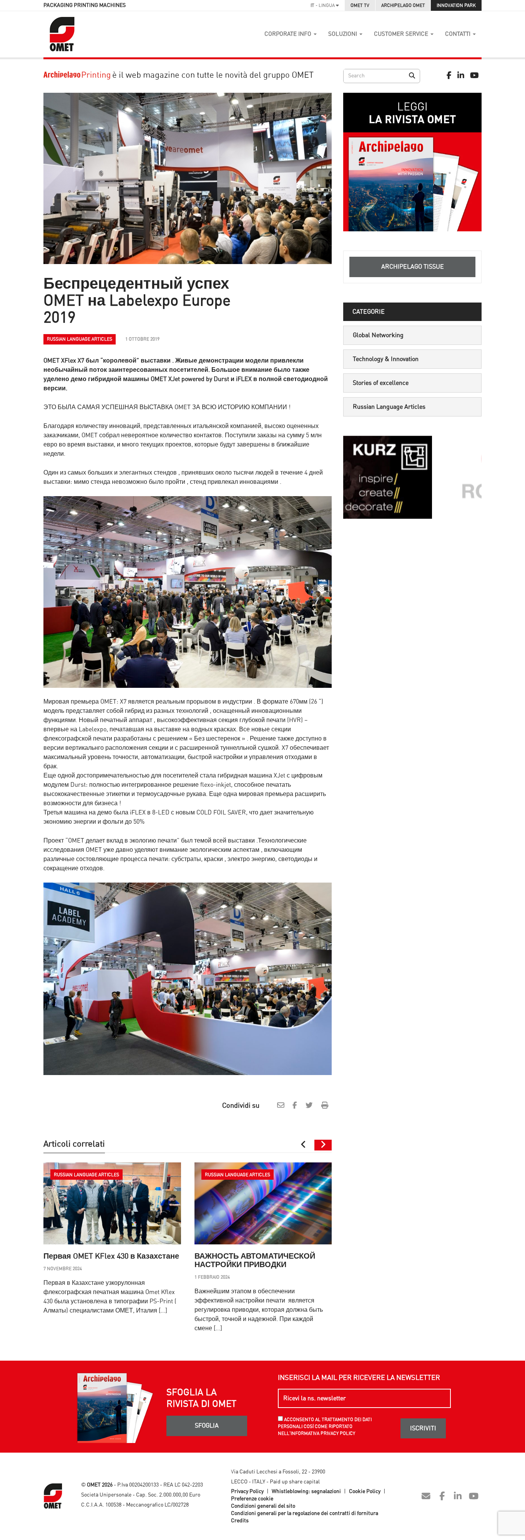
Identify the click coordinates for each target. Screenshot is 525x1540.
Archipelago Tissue (412, 267)
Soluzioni (343, 34)
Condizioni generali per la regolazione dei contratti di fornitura (304, 1513)
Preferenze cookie (252, 1499)
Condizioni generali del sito (263, 1506)
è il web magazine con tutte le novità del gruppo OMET (212, 75)
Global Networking (378, 335)
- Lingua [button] (323, 5)
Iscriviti (423, 1428)
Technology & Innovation (386, 359)
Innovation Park (456, 5)
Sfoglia (207, 1426)
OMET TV (360, 5)
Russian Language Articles (389, 407)
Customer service (402, 34)
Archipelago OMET (403, 5)
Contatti (458, 34)
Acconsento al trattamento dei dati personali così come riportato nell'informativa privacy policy (325, 1426)
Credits (240, 1520)
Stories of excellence (381, 383)
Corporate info (288, 34)
